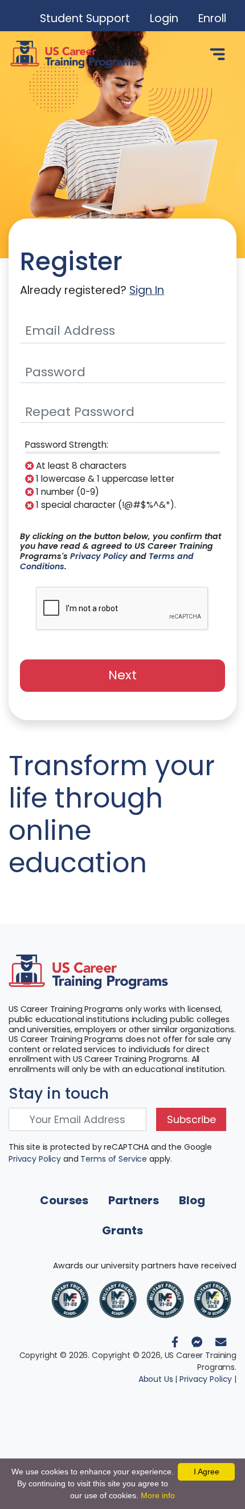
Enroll (212, 18)
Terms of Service (113, 1159)
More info (158, 1495)
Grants (122, 1230)
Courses (64, 1200)
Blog (192, 1200)
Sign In (146, 290)
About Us (155, 1379)
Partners (133, 1200)
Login (164, 18)
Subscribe (191, 1120)
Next (122, 675)
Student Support (85, 18)
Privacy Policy (99, 556)
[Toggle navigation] (217, 54)
